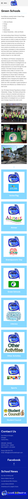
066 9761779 (9, 450)
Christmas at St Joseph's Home (9, 486)
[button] (4, 3)
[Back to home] (14, 3)
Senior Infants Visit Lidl (7, 478)
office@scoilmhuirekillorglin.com (14, 452)
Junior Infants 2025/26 (7, 484)
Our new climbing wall (7, 475)
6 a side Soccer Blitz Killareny (9, 481)
